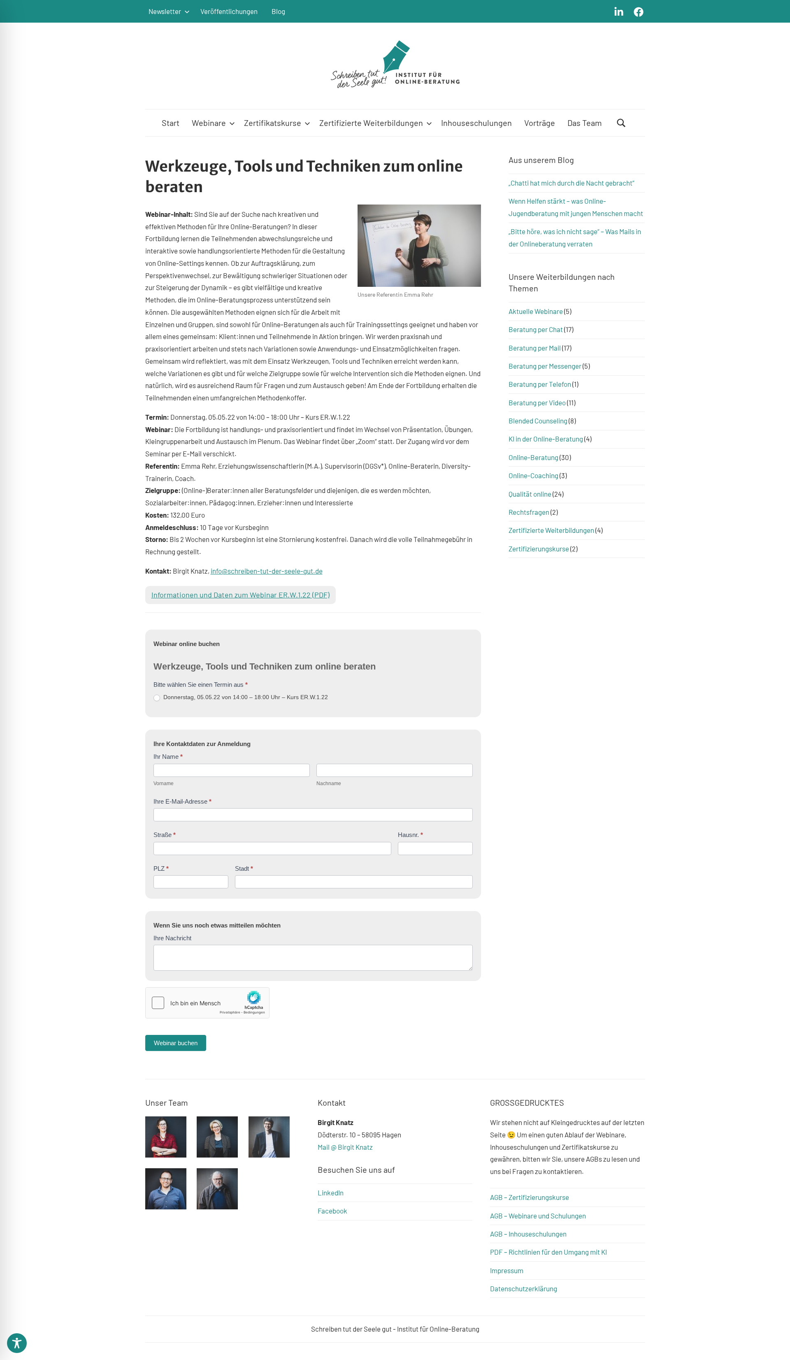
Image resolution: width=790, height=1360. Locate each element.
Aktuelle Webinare (536, 311)
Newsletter (165, 11)
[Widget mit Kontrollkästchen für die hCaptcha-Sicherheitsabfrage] (207, 1002)
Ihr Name (168, 756)
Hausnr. (410, 834)
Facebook (332, 1211)
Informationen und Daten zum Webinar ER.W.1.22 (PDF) (240, 594)
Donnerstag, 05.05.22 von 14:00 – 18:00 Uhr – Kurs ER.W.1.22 (245, 697)
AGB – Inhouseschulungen (528, 1234)
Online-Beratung (533, 457)
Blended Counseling (538, 420)
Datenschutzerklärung (523, 1288)
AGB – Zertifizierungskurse (529, 1197)
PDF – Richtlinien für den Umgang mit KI (548, 1252)
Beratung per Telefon (540, 384)
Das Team (584, 123)
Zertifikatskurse (272, 123)
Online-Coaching (533, 475)
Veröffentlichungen (229, 11)
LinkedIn (331, 1192)
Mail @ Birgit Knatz (345, 1147)
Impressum (506, 1270)
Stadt (244, 868)
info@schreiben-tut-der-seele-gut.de (267, 571)
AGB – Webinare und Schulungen (538, 1215)
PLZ (161, 868)
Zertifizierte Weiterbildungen (371, 123)
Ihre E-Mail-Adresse (182, 801)
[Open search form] (621, 122)
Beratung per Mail (535, 348)
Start (170, 123)
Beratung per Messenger (545, 366)
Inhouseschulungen (476, 123)
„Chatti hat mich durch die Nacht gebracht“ (571, 183)
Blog (278, 11)
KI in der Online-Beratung (546, 439)
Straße (164, 834)
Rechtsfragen (529, 512)
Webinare (209, 123)
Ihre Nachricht (172, 938)
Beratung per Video (537, 402)
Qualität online (530, 494)
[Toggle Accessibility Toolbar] (17, 1343)
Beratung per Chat (536, 329)
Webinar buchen (176, 1042)
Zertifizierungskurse (539, 548)
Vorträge (539, 123)
